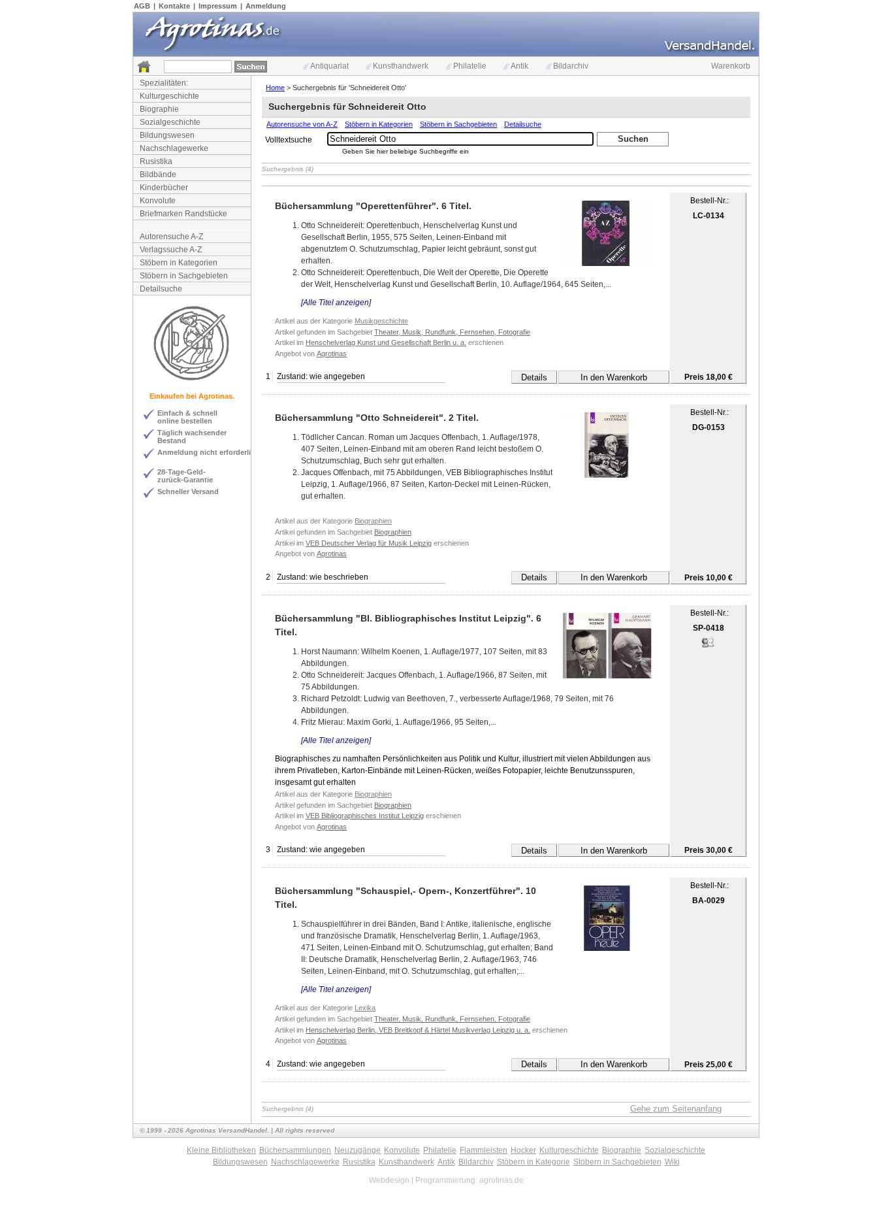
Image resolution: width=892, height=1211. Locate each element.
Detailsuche (161, 288)
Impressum (218, 6)
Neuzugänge (357, 1150)
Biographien (373, 521)
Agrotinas (332, 353)
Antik (519, 66)
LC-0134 (708, 215)
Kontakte (174, 6)
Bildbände (158, 174)
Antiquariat (329, 66)
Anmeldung (266, 6)
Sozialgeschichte (170, 122)
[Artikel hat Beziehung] (707, 646)
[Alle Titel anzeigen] (336, 302)
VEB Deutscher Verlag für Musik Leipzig (369, 543)
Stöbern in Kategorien (178, 262)
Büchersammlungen (295, 1150)
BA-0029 (708, 900)
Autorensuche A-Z (171, 236)
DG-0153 (708, 427)
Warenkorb (730, 66)
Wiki (672, 1162)
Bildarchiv (570, 66)
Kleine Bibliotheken (221, 1150)
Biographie (159, 109)
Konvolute (158, 200)
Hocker (523, 1150)
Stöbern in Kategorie (533, 1162)
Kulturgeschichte (169, 96)
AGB (142, 6)
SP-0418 (708, 628)
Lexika (365, 1008)
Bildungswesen (167, 135)
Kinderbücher (164, 187)
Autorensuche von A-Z (302, 124)
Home (275, 87)
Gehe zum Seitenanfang (676, 1109)
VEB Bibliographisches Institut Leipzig (365, 816)
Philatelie (469, 66)
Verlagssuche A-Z (171, 249)
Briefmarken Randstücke (183, 213)
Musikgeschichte (381, 321)
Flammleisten (483, 1150)
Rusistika (156, 161)
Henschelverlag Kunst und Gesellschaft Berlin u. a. (386, 342)
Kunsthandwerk (400, 66)
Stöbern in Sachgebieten (184, 275)
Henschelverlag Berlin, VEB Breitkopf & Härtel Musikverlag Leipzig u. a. (418, 1030)
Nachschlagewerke (174, 148)
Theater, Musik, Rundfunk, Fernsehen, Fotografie (452, 332)
